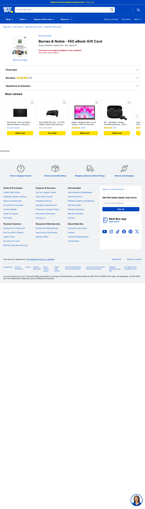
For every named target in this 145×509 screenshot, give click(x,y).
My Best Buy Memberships (47, 228)
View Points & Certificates (46, 232)
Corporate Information (77, 228)
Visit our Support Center (46, 192)
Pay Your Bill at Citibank (13, 232)
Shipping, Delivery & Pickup (15, 196)
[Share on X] (137, 231)
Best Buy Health (74, 205)
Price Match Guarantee (13, 205)
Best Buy (7, 27)
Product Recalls (10, 209)
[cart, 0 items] (138, 9)
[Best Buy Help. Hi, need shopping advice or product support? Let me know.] (137, 500)
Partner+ (71, 218)
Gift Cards (18, 27)
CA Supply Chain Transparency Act (130, 268)
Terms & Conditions (19, 268)
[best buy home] (8, 10)
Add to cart (20, 133)
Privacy (28, 267)
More (136, 19)
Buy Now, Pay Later (11, 241)
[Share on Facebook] (124, 231)
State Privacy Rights (46, 269)
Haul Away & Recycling (45, 213)
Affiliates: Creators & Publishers (81, 201)
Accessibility (7, 267)
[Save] (32, 102)
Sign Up (121, 209)
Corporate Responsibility (78, 237)
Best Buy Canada (134, 259)
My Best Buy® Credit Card (14, 228)
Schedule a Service (44, 201)
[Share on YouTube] (104, 231)
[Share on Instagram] (111, 231)
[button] (9, 19)
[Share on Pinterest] (130, 231)
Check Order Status (11, 192)
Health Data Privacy (57, 269)
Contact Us (40, 218)
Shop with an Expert (44, 196)
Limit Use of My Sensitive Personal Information (95, 268)
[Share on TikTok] (117, 231)
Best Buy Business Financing (15, 245)
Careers (71, 232)
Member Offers (42, 237)
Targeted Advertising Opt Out (115, 269)
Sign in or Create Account (113, 189)
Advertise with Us (75, 196)
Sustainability (73, 241)
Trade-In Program (10, 213)
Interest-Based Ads (37, 268)
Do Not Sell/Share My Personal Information (73, 268)
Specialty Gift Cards (33, 27)
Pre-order (52, 133)
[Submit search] (112, 10)
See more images (20, 60)
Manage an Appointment (46, 205)
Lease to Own (9, 237)
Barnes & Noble (45, 36)
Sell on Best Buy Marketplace (80, 192)
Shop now (89, 2)
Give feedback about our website (40, 259)
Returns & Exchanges (12, 201)
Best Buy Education (76, 209)
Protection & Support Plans (47, 209)
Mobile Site (116, 259)
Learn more (114, 222)
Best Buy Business (75, 213)
